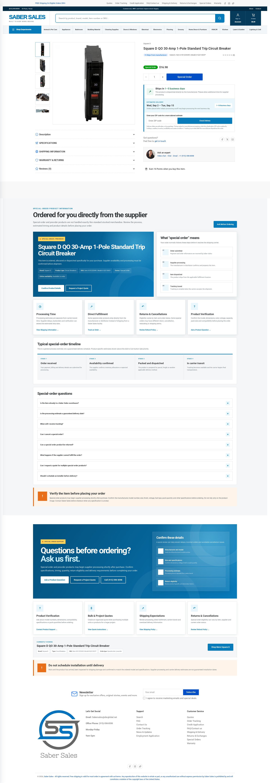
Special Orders (205, 3)
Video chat (161, 156)
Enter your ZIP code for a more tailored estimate (164, 116)
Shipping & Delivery (169, 3)
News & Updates (144, 732)
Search (139, 717)
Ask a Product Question (54, 580)
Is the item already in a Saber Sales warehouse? (59, 403)
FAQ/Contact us (153, 3)
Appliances (66, 29)
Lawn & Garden (239, 29)
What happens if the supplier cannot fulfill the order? (61, 455)
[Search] (219, 18)
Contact (258, 8)
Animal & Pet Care (50, 29)
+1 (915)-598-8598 (186, 156)
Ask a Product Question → (201, 330)
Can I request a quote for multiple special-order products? (63, 465)
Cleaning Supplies (112, 29)
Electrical (145, 29)
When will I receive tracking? (51, 424)
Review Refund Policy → (149, 330)
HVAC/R (214, 29)
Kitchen (225, 29)
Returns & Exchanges (188, 3)
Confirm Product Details (51, 288)
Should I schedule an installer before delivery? (58, 476)
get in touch (160, 141)
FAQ (138, 721)
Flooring (170, 29)
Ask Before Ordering (225, 224)
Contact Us (141, 724)
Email (175, 156)
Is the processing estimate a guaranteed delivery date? (62, 413)
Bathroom (79, 29)
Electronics (157, 29)
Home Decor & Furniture (198, 29)
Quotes (109, 3)
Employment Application (147, 736)
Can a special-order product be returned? (56, 445)
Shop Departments (23, 30)
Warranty (217, 3)
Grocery (181, 29)
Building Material (94, 29)
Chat (170, 156)
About (251, 8)
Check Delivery (204, 121)
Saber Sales (48, 776)
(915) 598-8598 (14, 8)
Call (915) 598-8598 (113, 580)
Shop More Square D (220, 647)
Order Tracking (121, 3)
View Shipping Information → (47, 330)
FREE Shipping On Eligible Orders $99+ (50, 3)
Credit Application (137, 3)
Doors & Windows (130, 29)
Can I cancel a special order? (51, 434)
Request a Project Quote (78, 288)
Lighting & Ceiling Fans (258, 29)
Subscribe (191, 692)
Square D (147, 43)
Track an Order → (94, 330)
